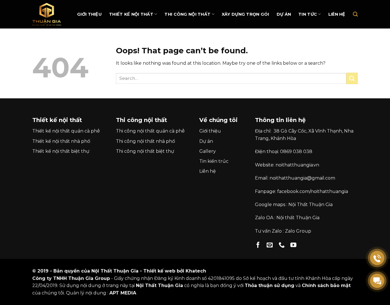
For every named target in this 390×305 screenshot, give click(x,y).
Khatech (196, 271)
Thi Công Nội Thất (187, 14)
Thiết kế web (159, 271)
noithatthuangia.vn (297, 165)
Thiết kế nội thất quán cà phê (66, 131)
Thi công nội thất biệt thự (145, 151)
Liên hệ (336, 14)
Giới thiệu (89, 14)
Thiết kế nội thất (131, 14)
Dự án (284, 14)
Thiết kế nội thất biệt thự (60, 151)
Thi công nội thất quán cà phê (150, 131)
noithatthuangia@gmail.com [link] (302, 178)
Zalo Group (298, 231)
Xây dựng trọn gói (245, 14)
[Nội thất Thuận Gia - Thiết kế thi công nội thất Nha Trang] (49, 14)
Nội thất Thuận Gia (297, 217)
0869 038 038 (296, 151)
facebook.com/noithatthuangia (312, 191)
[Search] (355, 14)
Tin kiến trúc (213, 161)
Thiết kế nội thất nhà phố (61, 141)
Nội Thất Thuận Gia (310, 204)
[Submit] (352, 78)
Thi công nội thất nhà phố (145, 141)
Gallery (207, 151)
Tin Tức (307, 14)
